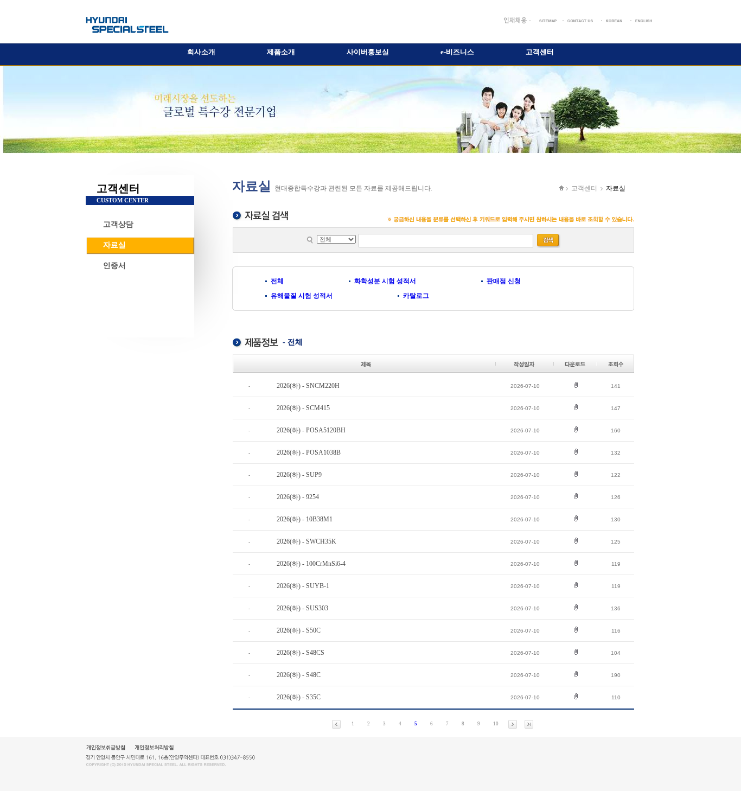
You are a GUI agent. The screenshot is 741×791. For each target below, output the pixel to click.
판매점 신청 (504, 281)
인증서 (114, 265)
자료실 (114, 245)
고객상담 (118, 224)
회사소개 (201, 52)
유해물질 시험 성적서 (302, 295)
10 (496, 723)
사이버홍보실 (368, 52)
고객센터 (540, 52)
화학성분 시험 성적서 (385, 281)
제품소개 (281, 52)
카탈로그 (416, 295)
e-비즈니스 (457, 52)
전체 (277, 281)
